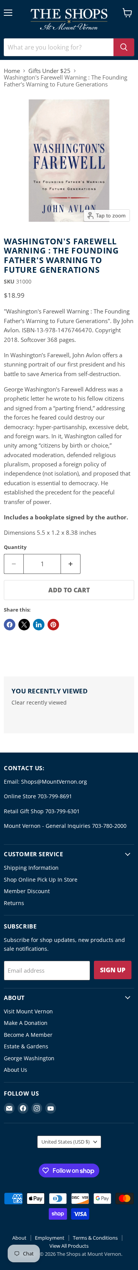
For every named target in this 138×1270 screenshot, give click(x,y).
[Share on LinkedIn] (38, 624)
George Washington (29, 1058)
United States (65, 1141)
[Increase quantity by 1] (70, 564)
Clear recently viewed (39, 703)
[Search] (123, 47)
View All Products (69, 1245)
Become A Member (28, 1034)
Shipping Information (31, 867)
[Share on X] (24, 624)
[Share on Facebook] (9, 624)
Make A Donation (26, 1022)
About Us (15, 1069)
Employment (49, 1237)
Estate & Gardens (26, 1046)
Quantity (15, 547)
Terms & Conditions (95, 1237)
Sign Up (112, 970)
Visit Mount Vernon (28, 1011)
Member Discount (27, 891)
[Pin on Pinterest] (53, 624)
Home (12, 71)
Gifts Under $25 (49, 71)
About (19, 1237)
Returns (14, 903)
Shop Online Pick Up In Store (40, 879)
